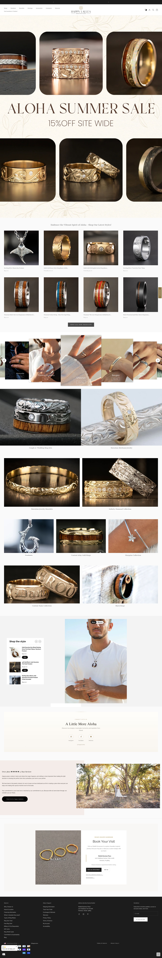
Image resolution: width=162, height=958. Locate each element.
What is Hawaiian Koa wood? (12, 915)
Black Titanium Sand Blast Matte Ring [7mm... (136, 315)
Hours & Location (8, 909)
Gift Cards (7, 929)
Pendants (13, 8)
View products (40, 425)
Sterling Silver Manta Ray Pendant (14, 268)
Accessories (39, 8)
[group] (81, 116)
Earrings (30, 8)
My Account (46, 923)
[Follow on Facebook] (79, 914)
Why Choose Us (8, 906)
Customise (49, 8)
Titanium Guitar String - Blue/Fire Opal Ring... (57, 315)
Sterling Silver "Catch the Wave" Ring (134, 268)
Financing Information (10, 912)
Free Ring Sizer (8, 923)
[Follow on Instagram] (83, 914)
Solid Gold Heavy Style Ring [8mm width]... (56, 268)
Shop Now (46, 379)
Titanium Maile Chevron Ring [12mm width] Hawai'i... (19, 315)
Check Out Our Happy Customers (14, 799)
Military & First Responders (11, 926)
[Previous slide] (4, 360)
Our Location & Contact (10, 11)
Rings (5, 8)
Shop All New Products (81, 324)
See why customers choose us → (94, 874)
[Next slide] (158, 360)
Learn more (20, 376)
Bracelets (21, 8)
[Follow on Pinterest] (88, 914)
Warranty (45, 915)
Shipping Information (49, 906)
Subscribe (140, 919)
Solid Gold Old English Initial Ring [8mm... (96, 268)
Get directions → (90, 877)
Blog (5, 937)
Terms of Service (47, 920)
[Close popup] (16, 947)
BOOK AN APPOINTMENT (94, 869)
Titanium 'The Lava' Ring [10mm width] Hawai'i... (97, 315)
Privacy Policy (47, 918)
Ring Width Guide (9, 932)
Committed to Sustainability (11, 934)
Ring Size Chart (8, 920)
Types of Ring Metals (10, 918)
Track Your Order (47, 909)
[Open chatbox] (3, 954)
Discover (57, 8)
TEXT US (106, 869)
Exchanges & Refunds (49, 912)
